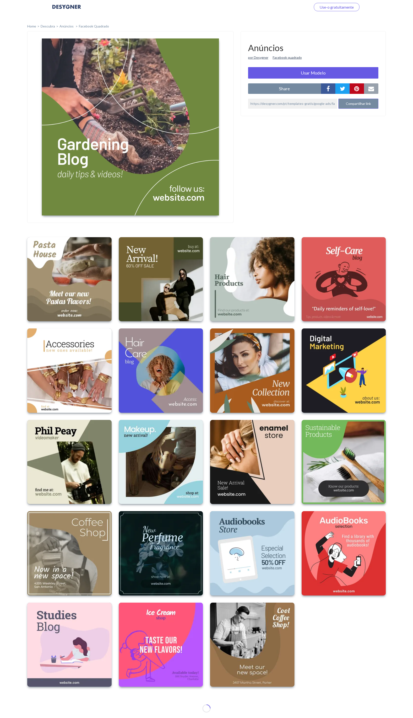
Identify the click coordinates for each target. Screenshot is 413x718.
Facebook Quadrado (94, 26)
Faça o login (295, 7)
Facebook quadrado (287, 57)
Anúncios (67, 26)
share (284, 88)
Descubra (48, 26)
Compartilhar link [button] (358, 104)
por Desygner (258, 57)
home (31, 26)
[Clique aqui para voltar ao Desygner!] (67, 10)
